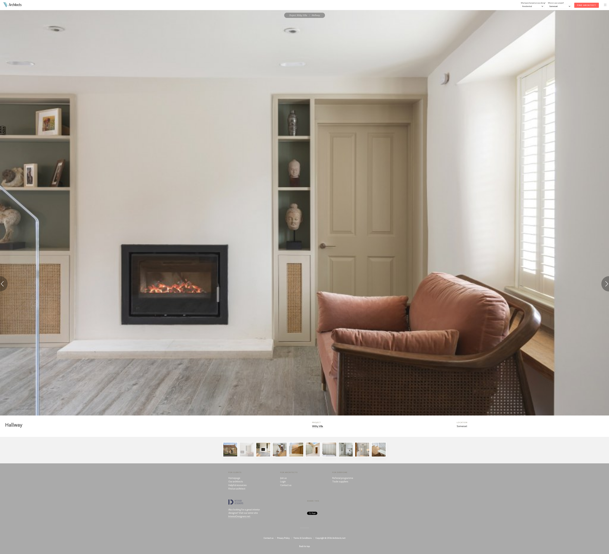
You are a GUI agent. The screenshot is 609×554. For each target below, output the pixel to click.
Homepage (234, 478)
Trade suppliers (340, 481)
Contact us (285, 485)
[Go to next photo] (605, 284)
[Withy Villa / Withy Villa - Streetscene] (230, 456)
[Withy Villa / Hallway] (246, 456)
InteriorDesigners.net (239, 516)
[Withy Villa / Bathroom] (362, 456)
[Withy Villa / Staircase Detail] (378, 456)
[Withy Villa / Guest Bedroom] (312, 456)
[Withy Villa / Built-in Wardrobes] (329, 456)
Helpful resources (237, 485)
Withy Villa (317, 426)
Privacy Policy (283, 538)
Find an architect (236, 488)
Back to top (304, 546)
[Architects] (6, 6)
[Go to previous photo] (4, 284)
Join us (283, 478)
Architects (15, 4)
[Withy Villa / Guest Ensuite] (345, 456)
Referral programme (342, 478)
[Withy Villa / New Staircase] (279, 456)
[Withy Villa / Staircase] (296, 456)
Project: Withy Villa (298, 15)
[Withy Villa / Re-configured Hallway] (263, 456)
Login (283, 481)
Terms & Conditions (302, 538)
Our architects (235, 481)
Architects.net (338, 538)
